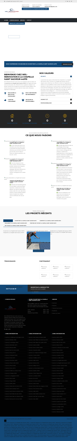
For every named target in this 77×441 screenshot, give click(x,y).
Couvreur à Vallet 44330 (34, 360)
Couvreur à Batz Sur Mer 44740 (58, 342)
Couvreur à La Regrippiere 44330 (12, 375)
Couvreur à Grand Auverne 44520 (59, 388)
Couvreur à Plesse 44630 (10, 365)
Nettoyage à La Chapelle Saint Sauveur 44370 (15, 225)
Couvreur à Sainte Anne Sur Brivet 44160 (13, 386)
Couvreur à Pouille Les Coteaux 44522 (13, 370)
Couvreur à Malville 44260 (57, 409)
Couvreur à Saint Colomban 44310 (12, 388)
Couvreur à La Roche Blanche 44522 (36, 368)
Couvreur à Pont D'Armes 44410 (35, 388)
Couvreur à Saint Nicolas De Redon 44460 (37, 337)
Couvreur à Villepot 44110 (34, 365)
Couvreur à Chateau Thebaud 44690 (59, 365)
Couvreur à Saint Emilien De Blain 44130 (37, 393)
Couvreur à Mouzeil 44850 (10, 347)
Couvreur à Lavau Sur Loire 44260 (59, 401)
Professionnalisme (46, 103)
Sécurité (43, 76)
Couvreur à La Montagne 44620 (11, 342)
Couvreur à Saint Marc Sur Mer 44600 (36, 396)
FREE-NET (29, 418)
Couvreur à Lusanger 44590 (58, 406)
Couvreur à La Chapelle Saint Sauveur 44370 (61, 363)
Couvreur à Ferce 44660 (57, 383)
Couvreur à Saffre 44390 (10, 383)
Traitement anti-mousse (57, 308)
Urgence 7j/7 (44, 99)
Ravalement (54, 310)
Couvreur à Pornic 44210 (10, 368)
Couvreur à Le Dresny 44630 (35, 381)
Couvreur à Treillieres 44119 (34, 357)
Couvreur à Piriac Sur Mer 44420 (12, 363)
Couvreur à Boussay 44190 (57, 352)
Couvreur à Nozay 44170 (10, 352)
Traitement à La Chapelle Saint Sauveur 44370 (64, 143)
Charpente (54, 305)
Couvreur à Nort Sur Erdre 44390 (12, 350)
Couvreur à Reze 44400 (10, 378)
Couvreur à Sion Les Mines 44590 (35, 347)
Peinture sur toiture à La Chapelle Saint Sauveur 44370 (64, 189)
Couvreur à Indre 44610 (57, 396)
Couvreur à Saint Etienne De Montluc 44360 (14, 391)
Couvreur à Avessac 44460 (57, 339)
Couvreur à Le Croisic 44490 (58, 375)
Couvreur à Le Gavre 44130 (58, 386)
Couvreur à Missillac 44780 (10, 339)
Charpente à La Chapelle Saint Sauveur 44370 (16, 160)
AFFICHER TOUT (8, 220)
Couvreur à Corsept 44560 (57, 373)
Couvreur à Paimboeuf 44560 (11, 355)
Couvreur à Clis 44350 (33, 378)
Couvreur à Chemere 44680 (58, 368)
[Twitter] (67, 1)
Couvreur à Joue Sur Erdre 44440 (59, 399)
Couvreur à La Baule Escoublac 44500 (60, 381)
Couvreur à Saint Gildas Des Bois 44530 (13, 393)
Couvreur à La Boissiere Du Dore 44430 (60, 347)
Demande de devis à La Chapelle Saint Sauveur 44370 (35, 8)
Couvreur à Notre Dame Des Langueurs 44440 (38, 386)
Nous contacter (14, 36)
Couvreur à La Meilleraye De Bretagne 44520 (14, 337)
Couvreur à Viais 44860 (33, 399)
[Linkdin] (71, 1)
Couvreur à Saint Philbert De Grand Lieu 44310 (38, 339)
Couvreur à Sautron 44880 (34, 345)
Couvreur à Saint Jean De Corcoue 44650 (13, 399)
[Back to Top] (5, 421)
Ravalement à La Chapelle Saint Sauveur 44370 (64, 165)
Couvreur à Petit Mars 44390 (11, 360)
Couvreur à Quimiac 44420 (34, 370)
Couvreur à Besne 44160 (57, 345)
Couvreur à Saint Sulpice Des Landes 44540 (38, 342)
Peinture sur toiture (56, 313)
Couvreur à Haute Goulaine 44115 (59, 393)
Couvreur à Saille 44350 (33, 391)
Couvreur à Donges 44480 (57, 378)
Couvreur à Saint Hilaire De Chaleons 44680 (14, 396)
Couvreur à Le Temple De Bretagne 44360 (37, 352)
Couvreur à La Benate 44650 (35, 375)
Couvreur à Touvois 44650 (34, 355)
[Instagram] (69, 1)
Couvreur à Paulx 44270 (10, 357)
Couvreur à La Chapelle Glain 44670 (59, 360)
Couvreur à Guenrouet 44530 (58, 391)
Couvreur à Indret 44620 (34, 383)
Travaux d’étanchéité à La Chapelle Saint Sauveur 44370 (17, 181)
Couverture (54, 303)
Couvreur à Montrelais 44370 (11, 345)
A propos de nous (14, 20)
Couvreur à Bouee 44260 (57, 350)
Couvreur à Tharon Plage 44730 (35, 373)
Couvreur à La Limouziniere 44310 (59, 404)
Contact (29, 20)
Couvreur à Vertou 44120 (34, 363)
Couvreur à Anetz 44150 (57, 337)
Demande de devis (67, 64)
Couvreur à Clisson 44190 (57, 370)
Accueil (6, 20)
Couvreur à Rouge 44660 (10, 381)
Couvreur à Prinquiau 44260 (11, 373)
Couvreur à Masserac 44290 (58, 411)
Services (22, 20)
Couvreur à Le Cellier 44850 (58, 357)
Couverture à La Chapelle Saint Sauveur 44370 (17, 143)
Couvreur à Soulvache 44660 (34, 350)
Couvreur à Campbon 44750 (58, 355)
